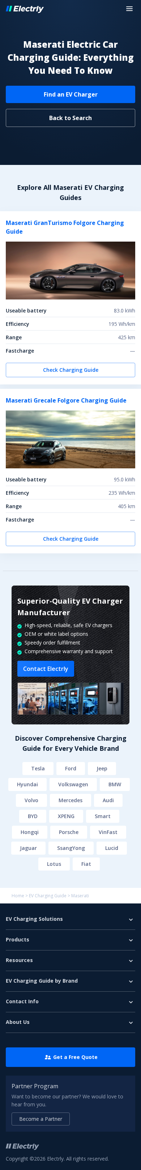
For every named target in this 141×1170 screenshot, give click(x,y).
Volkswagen (73, 784)
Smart (103, 816)
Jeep (102, 768)
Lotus (54, 863)
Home (18, 896)
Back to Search (70, 118)
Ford (70, 768)
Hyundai (27, 784)
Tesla (38, 768)
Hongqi (30, 832)
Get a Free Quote (75, 1057)
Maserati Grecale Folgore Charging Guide (66, 400)
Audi (108, 800)
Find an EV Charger (71, 94)
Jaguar (28, 847)
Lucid (111, 847)
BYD (33, 816)
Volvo (31, 800)
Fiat (86, 863)
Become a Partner (40, 1118)
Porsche (68, 832)
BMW (114, 784)
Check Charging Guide (70, 369)
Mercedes (70, 800)
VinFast (108, 832)
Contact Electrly (45, 669)
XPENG (66, 816)
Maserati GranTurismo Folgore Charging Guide (65, 227)
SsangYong (71, 847)
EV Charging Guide (48, 896)
